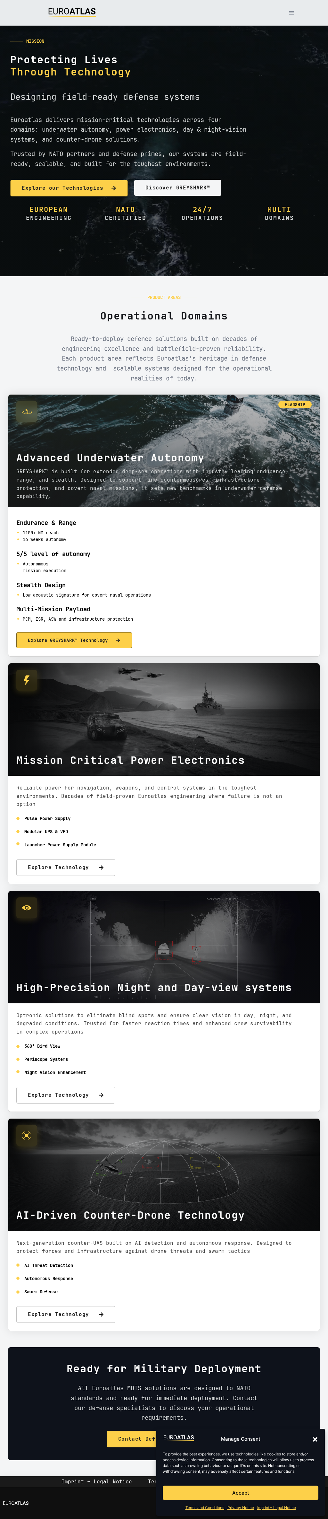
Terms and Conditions (204, 1507)
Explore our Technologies (62, 188)
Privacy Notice (240, 1507)
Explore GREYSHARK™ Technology (68, 640)
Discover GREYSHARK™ (177, 187)
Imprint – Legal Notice (276, 1507)
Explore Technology (58, 867)
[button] (315, 1439)
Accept (240, 1493)
